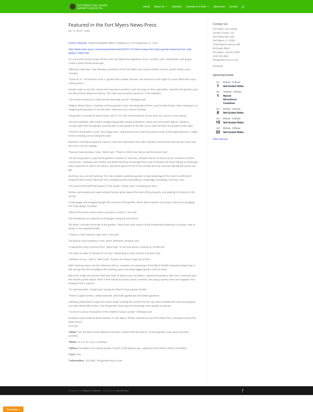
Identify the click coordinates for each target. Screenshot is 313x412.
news (87, 30)
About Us (159, 6)
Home (146, 6)
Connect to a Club (196, 6)
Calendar (177, 6)
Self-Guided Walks (233, 86)
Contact (233, 6)
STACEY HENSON (77, 43)
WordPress (122, 390)
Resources (219, 6)
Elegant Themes (91, 390)
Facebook (218, 66)
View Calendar (220, 138)
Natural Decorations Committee (230, 99)
